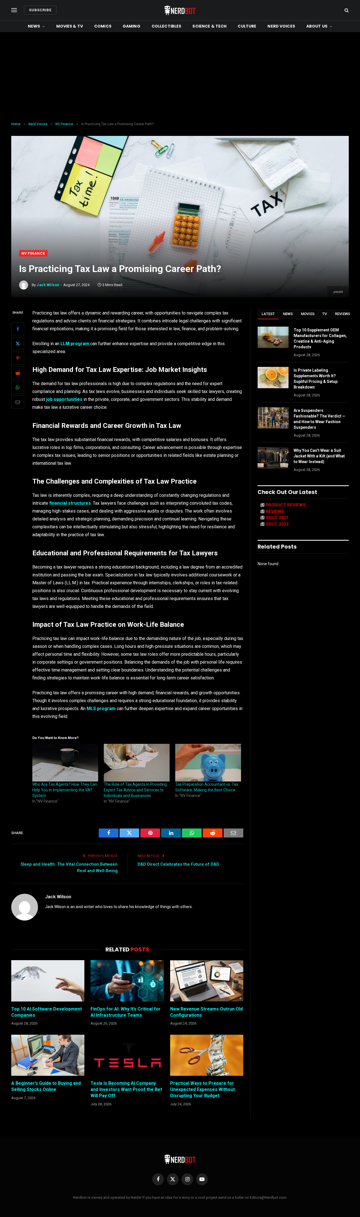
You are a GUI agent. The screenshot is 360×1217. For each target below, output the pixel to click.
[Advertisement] (180, 77)
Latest (268, 314)
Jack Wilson (48, 285)
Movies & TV (69, 26)
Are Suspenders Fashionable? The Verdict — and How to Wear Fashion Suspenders (319, 419)
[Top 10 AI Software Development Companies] (47, 980)
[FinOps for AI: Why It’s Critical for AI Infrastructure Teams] (127, 980)
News (34, 26)
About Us (316, 26)
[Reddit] (17, 372)
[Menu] (14, 10)
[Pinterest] (17, 358)
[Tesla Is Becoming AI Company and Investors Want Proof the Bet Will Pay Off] (127, 1055)
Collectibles (166, 26)
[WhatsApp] (17, 387)
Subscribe (40, 10)
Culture (247, 26)
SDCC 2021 (277, 517)
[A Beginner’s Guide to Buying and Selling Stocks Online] (47, 1055)
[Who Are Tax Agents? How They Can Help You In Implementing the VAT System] (65, 763)
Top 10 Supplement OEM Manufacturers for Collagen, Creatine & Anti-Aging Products (320, 338)
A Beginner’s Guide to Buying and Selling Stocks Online (46, 1086)
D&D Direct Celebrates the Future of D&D (178, 864)
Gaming (131, 26)
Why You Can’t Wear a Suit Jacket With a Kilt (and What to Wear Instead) (319, 456)
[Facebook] (17, 328)
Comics (102, 26)
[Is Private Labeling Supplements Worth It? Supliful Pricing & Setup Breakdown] (273, 377)
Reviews (342, 314)
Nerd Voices (281, 26)
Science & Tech (209, 26)
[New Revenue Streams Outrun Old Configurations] (206, 980)
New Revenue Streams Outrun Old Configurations (206, 1012)
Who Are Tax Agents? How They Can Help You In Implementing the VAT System (64, 790)
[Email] (17, 402)
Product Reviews (286, 505)
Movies (308, 314)
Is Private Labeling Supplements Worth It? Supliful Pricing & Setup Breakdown (316, 378)
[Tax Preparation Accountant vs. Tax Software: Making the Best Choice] (208, 763)
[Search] (346, 10)
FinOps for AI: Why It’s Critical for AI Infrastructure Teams (126, 1012)
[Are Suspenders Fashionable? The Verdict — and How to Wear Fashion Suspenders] (273, 417)
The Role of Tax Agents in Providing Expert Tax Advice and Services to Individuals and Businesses (135, 790)
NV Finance (33, 253)
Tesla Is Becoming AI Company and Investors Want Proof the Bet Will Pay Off (126, 1089)
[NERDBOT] (180, 10)
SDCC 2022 (277, 524)
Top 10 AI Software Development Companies (46, 1012)
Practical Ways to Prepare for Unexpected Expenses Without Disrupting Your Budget (202, 1089)
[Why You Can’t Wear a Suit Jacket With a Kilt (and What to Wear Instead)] (273, 457)
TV (324, 314)
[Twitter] (17, 343)
